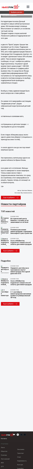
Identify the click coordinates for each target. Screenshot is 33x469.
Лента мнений (5, 459)
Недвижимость (22, 461)
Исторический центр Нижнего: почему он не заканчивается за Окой (19, 220)
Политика (4, 455)
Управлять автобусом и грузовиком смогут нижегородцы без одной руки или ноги (20, 270)
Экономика (20, 449)
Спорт (19, 457)
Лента (3, 447)
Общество (4, 451)
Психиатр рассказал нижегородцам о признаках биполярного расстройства (21, 231)
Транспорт (20, 453)
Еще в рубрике (9, 197)
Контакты (4, 438)
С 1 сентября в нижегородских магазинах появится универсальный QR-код (20, 294)
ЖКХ (2, 462)
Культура (20, 464)
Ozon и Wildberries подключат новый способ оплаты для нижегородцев (21, 242)
